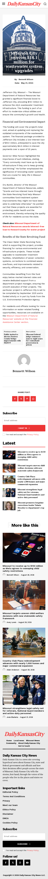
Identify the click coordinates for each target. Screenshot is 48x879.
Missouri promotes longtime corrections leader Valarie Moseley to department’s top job (31, 506)
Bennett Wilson (26, 79)
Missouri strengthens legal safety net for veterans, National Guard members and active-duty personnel (31, 493)
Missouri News (24, 48)
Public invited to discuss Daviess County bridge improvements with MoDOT (12, 338)
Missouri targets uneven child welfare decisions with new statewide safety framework (31, 468)
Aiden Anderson (13, 670)
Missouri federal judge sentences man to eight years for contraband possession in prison (34, 339)
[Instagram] (20, 862)
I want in (22, 428)
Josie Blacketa (12, 717)
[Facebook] (14, 398)
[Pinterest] (27, 398)
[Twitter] (21, 398)
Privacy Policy (32, 435)
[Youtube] (27, 862)
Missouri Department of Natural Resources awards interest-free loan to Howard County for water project (24, 226)
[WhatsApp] (33, 398)
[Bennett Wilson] (24, 360)
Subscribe (22, 844)
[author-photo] (4, 574)
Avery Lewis (11, 622)
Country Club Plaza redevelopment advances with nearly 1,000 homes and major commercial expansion (31, 480)
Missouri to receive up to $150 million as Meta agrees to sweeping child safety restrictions (31, 456)
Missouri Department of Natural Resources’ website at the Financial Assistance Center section (20, 319)
